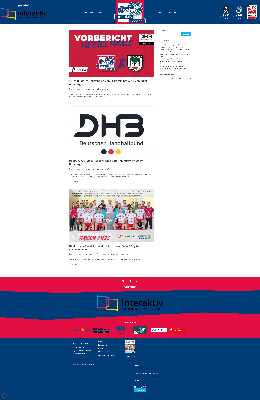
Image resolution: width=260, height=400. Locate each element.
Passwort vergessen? (140, 393)
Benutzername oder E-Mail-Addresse (146, 373)
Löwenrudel (88, 12)
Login (137, 365)
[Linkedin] (130, 281)
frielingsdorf (75, 89)
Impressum (102, 341)
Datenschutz (102, 345)
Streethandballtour (104, 352)
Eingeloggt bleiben (142, 387)
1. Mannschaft (104, 89)
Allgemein (114, 254)
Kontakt (100, 348)
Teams (100, 12)
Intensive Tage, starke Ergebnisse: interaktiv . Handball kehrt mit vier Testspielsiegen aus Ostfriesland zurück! (173, 61)
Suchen (162, 31)
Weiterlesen (76, 101)
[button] (159, 365)
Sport (121, 254)
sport (126, 254)
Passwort (137, 380)
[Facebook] (123, 281)
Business (159, 12)
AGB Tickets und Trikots (106, 355)
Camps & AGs (173, 12)
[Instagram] (136, 281)
